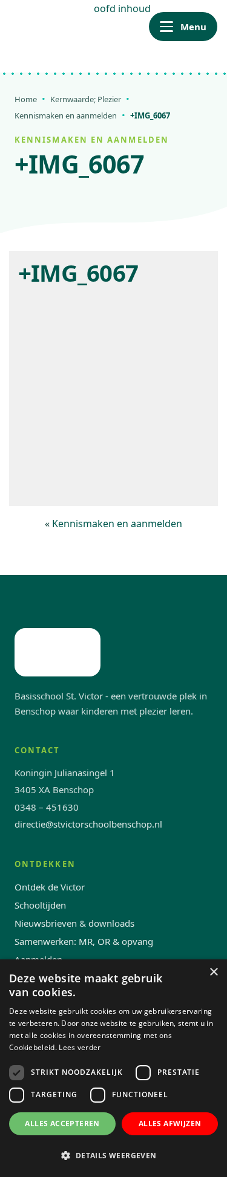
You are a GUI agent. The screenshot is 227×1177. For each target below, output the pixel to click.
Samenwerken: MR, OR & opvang (84, 941)
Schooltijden (40, 905)
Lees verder (79, 1047)
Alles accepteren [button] (62, 1123)
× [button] (213, 972)
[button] (113, 1155)
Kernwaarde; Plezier (85, 99)
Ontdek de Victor (50, 887)
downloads (111, 923)
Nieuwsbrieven (46, 923)
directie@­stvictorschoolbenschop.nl (88, 824)
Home (26, 99)
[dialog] (113, 1068)
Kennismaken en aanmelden (66, 115)
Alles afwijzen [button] (170, 1123)
